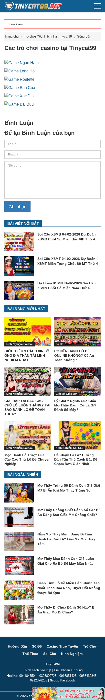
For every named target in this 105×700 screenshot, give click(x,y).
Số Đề (59, 344)
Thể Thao (30, 654)
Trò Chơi (90, 646)
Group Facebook (62, 680)
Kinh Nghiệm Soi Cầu (19, 344)
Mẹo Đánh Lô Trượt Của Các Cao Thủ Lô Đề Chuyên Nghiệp (27, 459)
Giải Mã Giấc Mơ (66, 393)
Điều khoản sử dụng (68, 670)
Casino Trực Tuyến (62, 646)
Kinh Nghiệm (72, 654)
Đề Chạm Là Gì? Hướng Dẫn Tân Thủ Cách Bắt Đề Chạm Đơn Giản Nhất (75, 459)
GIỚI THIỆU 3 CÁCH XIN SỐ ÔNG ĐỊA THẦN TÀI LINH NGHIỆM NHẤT (26, 355)
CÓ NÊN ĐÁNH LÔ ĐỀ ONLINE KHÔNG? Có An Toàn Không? (74, 355)
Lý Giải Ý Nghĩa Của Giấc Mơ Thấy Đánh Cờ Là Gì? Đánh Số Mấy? (75, 405)
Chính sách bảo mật (37, 670)
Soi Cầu (49, 654)
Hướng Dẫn (17, 646)
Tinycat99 (53, 664)
